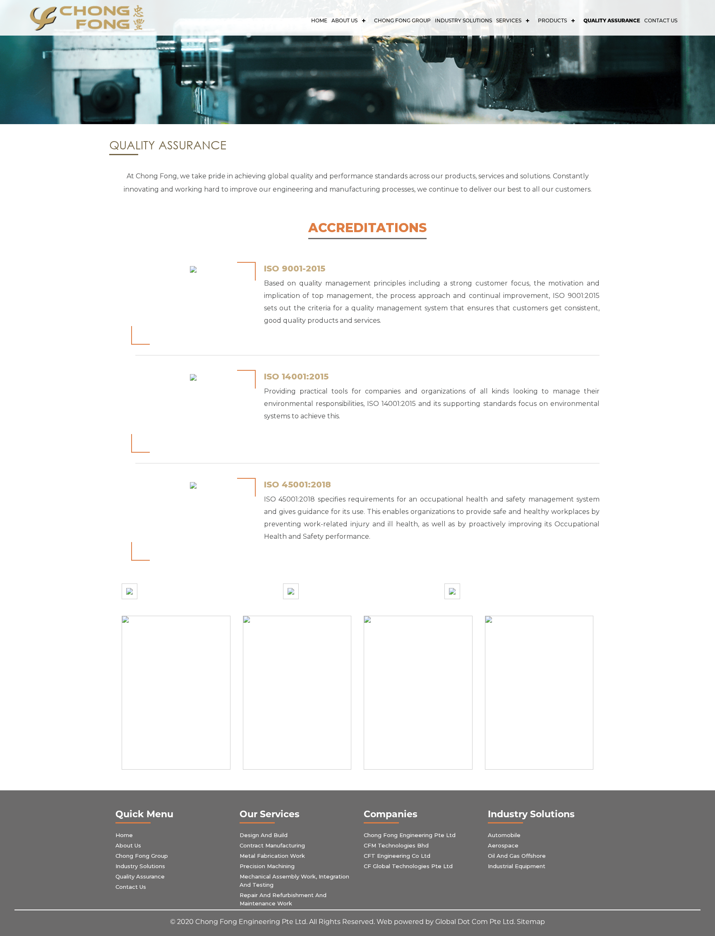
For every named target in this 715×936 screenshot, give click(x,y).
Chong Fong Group (141, 855)
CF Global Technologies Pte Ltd (408, 866)
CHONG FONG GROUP (402, 20)
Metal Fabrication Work (272, 855)
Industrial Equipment (516, 866)
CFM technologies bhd (396, 845)
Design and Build (264, 835)
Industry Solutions (140, 866)
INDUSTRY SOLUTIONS (463, 20)
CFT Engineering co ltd (397, 855)
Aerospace (503, 845)
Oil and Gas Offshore (517, 855)
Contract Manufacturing (272, 845)
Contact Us (660, 20)
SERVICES (508, 20)
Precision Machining (267, 866)
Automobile (504, 835)
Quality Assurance (611, 20)
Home (319, 20)
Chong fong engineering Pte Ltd (410, 835)
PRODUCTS (552, 20)
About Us (344, 20)
